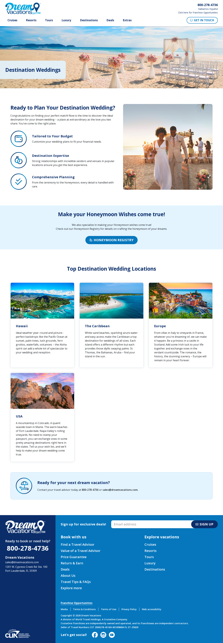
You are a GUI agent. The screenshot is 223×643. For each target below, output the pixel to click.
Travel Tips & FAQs (76, 582)
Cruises (12, 20)
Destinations (89, 20)
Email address (119, 521)
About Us (68, 575)
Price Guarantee (74, 557)
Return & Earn (72, 563)
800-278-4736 (90, 490)
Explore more (71, 588)
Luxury (66, 20)
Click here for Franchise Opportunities (198, 12)
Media (64, 609)
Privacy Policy (129, 609)
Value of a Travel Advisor (80, 550)
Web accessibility (151, 609)
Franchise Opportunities (76, 603)
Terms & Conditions (84, 609)
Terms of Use (108, 609)
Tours (49, 20)
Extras (127, 20)
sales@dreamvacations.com (120, 490)
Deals (110, 20)
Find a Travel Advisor (77, 544)
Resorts (31, 20)
